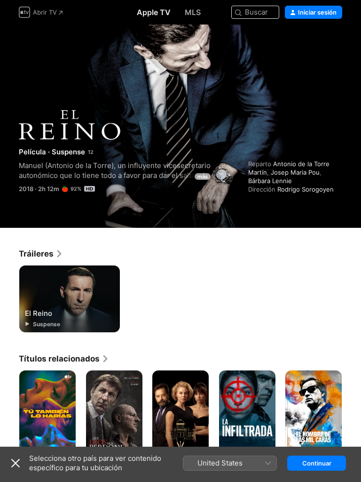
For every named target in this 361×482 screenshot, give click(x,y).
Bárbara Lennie (270, 181)
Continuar (316, 463)
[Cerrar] (15, 463)
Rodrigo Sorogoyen (305, 189)
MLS (193, 12)
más (202, 176)
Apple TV (154, 12)
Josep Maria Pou (295, 172)
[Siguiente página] (351, 413)
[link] (41, 254)
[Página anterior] (9, 413)
